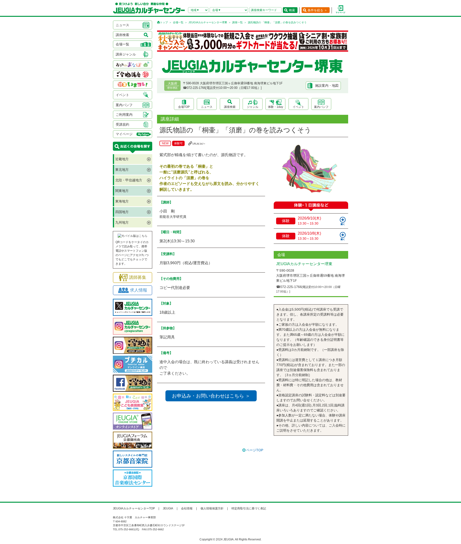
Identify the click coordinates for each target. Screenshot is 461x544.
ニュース (206, 107)
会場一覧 (178, 22)
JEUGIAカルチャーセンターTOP (134, 508)
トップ (164, 22)
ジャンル (252, 107)
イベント (298, 107)
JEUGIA (168, 508)
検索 (292, 10)
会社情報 (187, 508)
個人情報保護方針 (212, 508)
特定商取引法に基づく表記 (248, 508)
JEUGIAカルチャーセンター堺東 (207, 22)
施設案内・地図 (327, 85)
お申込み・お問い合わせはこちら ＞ (211, 395)
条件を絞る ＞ (317, 10)
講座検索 (230, 107)
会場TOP (184, 107)
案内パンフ (321, 107)
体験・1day (275, 107)
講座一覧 (237, 22)
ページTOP (254, 450)
